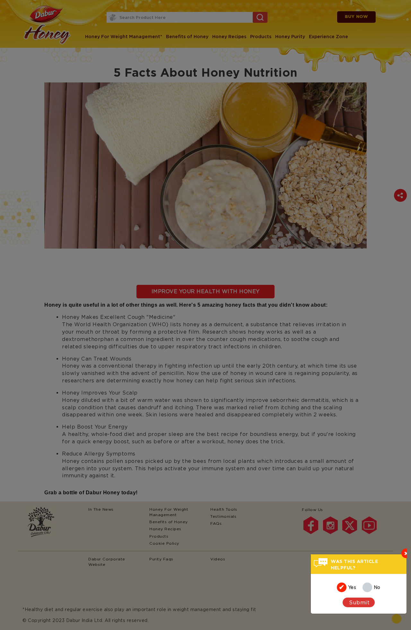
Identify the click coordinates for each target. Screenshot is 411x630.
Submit (359, 602)
